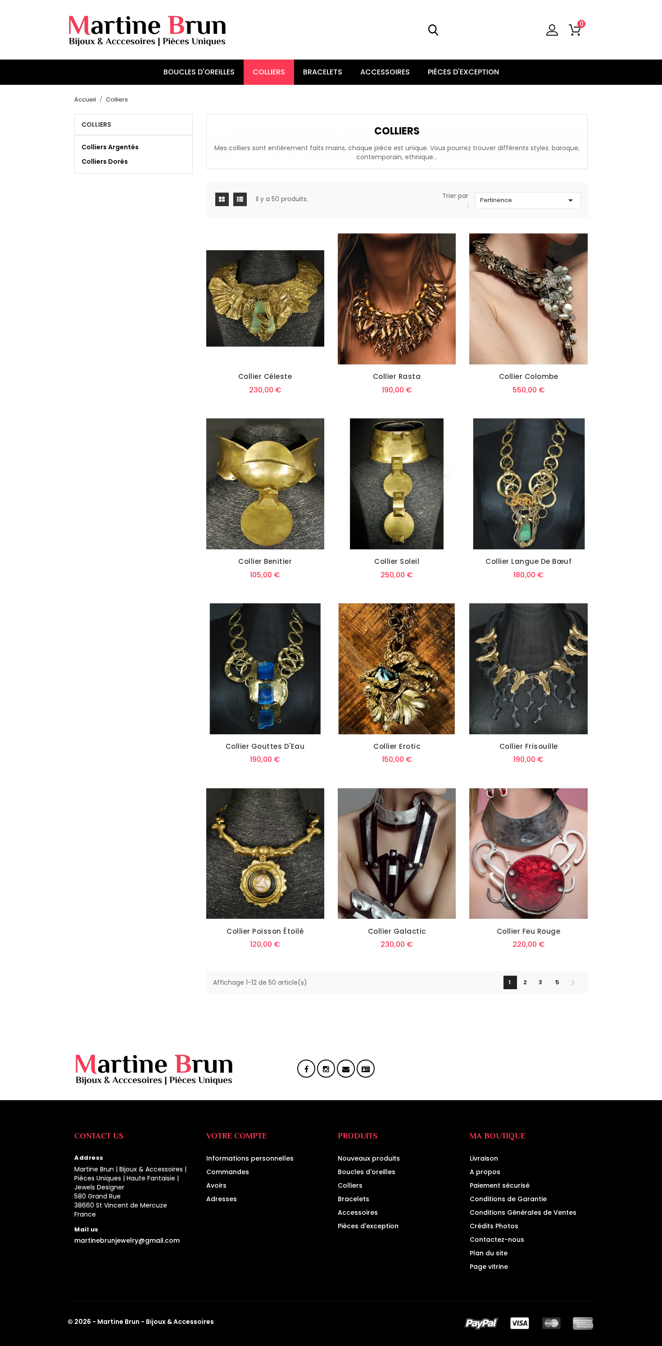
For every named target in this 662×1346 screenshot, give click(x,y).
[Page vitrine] (366, 1069)
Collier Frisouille (528, 746)
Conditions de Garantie (508, 1198)
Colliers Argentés (110, 147)
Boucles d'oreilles (366, 1171)
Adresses (221, 1198)
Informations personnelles (250, 1158)
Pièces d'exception (368, 1226)
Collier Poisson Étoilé (265, 931)
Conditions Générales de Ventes (523, 1212)
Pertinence (528, 200)
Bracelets (353, 1198)
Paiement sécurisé (500, 1185)
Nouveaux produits (369, 1158)
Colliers (96, 124)
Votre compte (236, 1135)
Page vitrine (489, 1266)
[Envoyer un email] (346, 1069)
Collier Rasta (397, 376)
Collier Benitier (265, 561)
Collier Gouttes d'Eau (265, 746)
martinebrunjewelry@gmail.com (127, 1240)
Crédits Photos (494, 1226)
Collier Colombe (528, 376)
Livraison (484, 1158)
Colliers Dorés (105, 161)
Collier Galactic (397, 931)
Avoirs (216, 1185)
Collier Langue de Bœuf (528, 561)
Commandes (227, 1171)
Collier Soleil (396, 561)
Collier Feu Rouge (529, 931)
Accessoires (358, 1212)
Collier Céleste (265, 376)
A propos (485, 1171)
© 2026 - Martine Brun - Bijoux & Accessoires (141, 1321)
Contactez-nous (497, 1239)
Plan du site (489, 1253)
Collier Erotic (396, 746)
